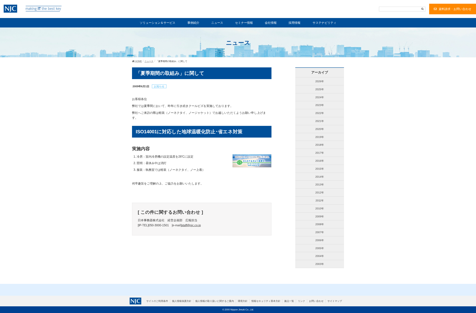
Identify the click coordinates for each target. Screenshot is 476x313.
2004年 (319, 256)
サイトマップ (334, 301)
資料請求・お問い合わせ (455, 9)
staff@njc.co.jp (191, 225)
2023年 (319, 105)
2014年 (319, 176)
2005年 (319, 248)
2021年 (319, 121)
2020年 (319, 129)
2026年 (319, 81)
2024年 (319, 97)
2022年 (319, 113)
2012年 (319, 192)
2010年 (319, 208)
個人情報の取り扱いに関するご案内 (214, 301)
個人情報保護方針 (181, 301)
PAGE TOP (462, 300)
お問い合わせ (316, 301)
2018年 (319, 144)
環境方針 (242, 301)
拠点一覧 (289, 301)
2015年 (319, 168)
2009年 (319, 216)
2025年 (319, 89)
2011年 (320, 200)
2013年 (319, 184)
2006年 (319, 240)
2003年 (319, 264)
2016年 (319, 160)
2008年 (319, 224)
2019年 (319, 137)
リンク (301, 301)
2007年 (319, 232)
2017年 (319, 152)
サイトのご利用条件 (157, 301)
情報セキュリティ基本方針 (265, 301)
